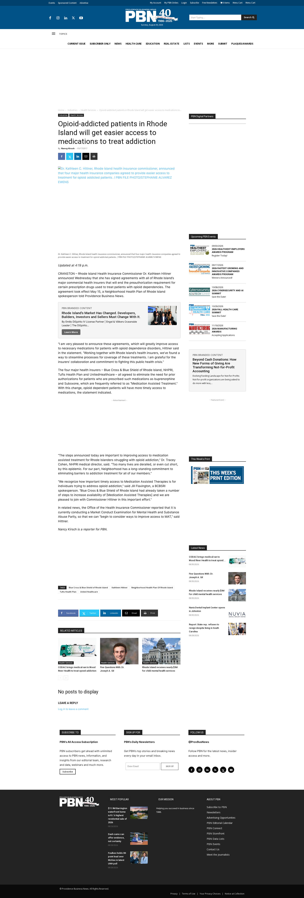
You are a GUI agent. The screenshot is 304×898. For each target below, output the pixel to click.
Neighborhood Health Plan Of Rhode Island (152, 587)
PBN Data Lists (215, 838)
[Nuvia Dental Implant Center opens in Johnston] (237, 612)
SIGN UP (169, 766)
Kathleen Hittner (120, 587)
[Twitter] (73, 18)
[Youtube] (81, 18)
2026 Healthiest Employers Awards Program (228, 250)
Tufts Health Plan (68, 591)
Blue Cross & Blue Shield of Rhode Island (88, 587)
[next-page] (66, 678)
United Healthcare (89, 591)
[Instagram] (58, 18)
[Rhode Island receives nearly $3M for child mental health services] (161, 651)
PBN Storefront (215, 833)
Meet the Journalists (218, 854)
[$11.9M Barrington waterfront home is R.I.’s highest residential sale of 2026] (139, 813)
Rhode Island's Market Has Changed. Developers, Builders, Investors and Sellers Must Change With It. (101, 315)
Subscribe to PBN (217, 807)
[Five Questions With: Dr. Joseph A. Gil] (119, 651)
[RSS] (215, 770)
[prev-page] (60, 678)
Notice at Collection (234, 893)
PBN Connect (214, 828)
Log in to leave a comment (73, 708)
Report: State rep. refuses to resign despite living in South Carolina (204, 628)
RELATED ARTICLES (71, 630)
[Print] (93, 156)
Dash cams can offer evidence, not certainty (116, 838)
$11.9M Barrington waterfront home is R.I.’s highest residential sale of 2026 (117, 815)
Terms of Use (188, 893)
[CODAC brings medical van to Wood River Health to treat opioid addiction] (77, 651)
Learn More (71, 332)
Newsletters (213, 812)
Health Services (88, 110)
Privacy (174, 893)
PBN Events (213, 844)
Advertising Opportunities (221, 817)
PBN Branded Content (77, 308)
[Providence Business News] (152, 15)
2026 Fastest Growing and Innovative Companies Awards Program (228, 271)
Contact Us (213, 849)
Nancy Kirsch (68, 148)
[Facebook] (50, 18)
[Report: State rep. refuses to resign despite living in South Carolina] (237, 629)
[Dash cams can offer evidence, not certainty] (139, 838)
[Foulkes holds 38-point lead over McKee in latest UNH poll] (139, 857)
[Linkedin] (66, 18)
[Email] (85, 156)
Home (61, 110)
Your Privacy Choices (210, 893)
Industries (72, 110)
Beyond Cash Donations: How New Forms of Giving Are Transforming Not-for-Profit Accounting (214, 365)
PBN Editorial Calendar (220, 823)
